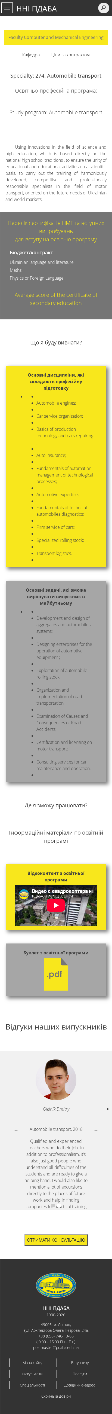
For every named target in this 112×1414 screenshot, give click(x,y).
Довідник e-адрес (79, 1385)
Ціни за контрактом (70, 55)
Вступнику (80, 1362)
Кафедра (31, 55)
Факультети (32, 1373)
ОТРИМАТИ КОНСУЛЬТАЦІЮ (56, 1240)
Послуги (80, 1373)
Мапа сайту (32, 1362)
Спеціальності (32, 1385)
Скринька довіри (56, 1396)
